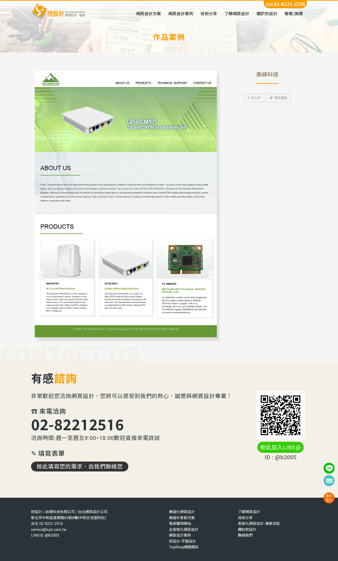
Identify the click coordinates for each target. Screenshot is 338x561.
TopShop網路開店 (184, 547)
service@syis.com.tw (48, 529)
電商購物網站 (180, 523)
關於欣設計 (267, 13)
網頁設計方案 (148, 13)
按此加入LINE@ (280, 447)
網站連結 (280, 98)
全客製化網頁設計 (183, 529)
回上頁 (256, 98)
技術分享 (209, 13)
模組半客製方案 (182, 517)
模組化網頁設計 (182, 511)
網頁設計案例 (180, 13)
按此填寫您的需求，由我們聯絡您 (80, 466)
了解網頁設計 (236, 13)
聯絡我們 (245, 535)
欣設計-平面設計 (182, 541)
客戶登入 (329, 498)
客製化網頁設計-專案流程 (259, 523)
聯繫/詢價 (294, 13)
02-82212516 (77, 424)
